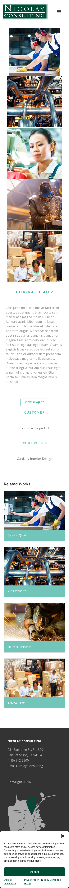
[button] (63, 836)
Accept (34, 871)
